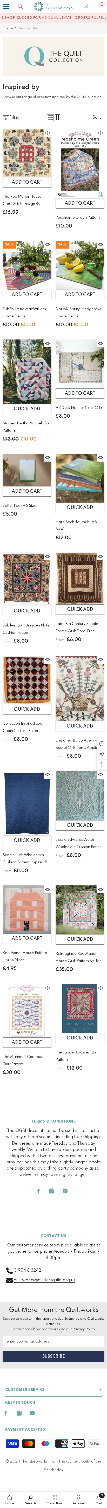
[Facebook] (39, 1191)
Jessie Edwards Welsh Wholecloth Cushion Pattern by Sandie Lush (79, 844)
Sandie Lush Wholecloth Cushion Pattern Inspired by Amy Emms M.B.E (26, 859)
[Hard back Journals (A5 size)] (80, 478)
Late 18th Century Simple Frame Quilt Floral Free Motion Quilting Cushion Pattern (77, 628)
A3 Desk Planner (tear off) (79, 408)
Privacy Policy (83, 1329)
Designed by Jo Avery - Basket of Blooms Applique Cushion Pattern (79, 745)
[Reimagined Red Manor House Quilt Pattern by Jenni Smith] (80, 909)
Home (8, 28)
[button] (50, 117)
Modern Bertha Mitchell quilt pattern (27, 427)
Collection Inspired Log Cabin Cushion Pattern (22, 727)
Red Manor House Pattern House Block (25, 956)
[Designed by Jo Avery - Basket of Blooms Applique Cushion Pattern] (80, 688)
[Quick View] (47, 133)
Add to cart (27, 182)
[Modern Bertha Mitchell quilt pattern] (27, 371)
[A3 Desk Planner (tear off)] (80, 363)
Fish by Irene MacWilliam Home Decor (24, 312)
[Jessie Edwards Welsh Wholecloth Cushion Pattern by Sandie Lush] (80, 795)
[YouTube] (65, 1191)
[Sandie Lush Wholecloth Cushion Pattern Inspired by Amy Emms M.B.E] (27, 803)
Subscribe (53, 1356)
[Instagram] (52, 1191)
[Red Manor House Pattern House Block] (27, 909)
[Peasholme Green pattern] (80, 163)
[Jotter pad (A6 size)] (27, 470)
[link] (53, 56)
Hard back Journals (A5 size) (76, 525)
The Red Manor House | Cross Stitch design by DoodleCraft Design (23, 201)
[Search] (20, 6)
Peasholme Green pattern (78, 217)
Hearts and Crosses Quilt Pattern (77, 1056)
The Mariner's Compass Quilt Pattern (23, 1060)
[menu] (6, 6)
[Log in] (86, 6)
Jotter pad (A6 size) (20, 506)
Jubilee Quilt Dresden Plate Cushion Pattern (26, 629)
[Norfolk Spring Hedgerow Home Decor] (80, 265)
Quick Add (27, 409)
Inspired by (28, 28)
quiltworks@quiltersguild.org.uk (44, 1280)
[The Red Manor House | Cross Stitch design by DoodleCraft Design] (27, 153)
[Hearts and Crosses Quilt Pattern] (80, 1008)
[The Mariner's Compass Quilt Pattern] (27, 1010)
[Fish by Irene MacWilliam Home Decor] (27, 265)
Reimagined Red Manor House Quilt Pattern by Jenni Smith (80, 958)
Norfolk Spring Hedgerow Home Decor (78, 312)
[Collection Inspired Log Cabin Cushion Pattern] (27, 680)
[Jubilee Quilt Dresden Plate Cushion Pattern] (27, 579)
